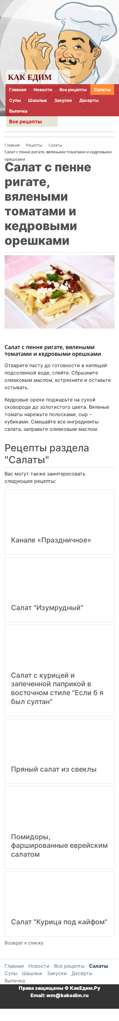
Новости (43, 89)
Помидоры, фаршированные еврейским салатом (59, 846)
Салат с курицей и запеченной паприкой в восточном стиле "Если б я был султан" (57, 688)
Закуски (63, 100)
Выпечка (18, 111)
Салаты (102, 89)
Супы (15, 100)
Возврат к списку (24, 943)
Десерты (89, 100)
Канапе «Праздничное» (51, 540)
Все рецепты (73, 89)
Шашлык (37, 100)
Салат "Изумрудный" (47, 607)
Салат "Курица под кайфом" (59, 922)
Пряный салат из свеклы (54, 769)
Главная (17, 89)
